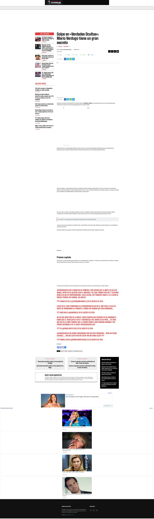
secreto (70, 351)
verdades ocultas (78, 351)
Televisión (44, 78)
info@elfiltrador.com (70, 514)
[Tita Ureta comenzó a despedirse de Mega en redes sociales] (38, 38)
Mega (66, 351)
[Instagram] (94, 510)
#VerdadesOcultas (64, 290)
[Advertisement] (77, 18)
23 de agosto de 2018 (95, 339)
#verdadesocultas (64, 333)
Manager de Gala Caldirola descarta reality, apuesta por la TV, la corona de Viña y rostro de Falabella (47, 48)
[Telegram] (117, 51)
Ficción (60, 46)
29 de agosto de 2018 (95, 301)
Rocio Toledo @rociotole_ (66, 49)
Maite (62, 351)
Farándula (44, 41)
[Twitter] (112, 51)
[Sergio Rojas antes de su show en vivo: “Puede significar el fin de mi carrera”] (38, 65)
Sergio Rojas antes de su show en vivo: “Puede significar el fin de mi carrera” (48, 66)
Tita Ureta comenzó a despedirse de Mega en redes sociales (48, 38)
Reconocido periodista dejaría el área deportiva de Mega (50, 366)
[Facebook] (109, 51)
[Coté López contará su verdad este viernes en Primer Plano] (38, 57)
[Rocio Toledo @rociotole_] (40, 377)
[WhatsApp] (115, 51)
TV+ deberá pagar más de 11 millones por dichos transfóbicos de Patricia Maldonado (48, 75)
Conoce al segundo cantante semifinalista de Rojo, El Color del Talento (82, 366)
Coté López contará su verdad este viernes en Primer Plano (48, 57)
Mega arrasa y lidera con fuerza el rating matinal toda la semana (44, 126)
